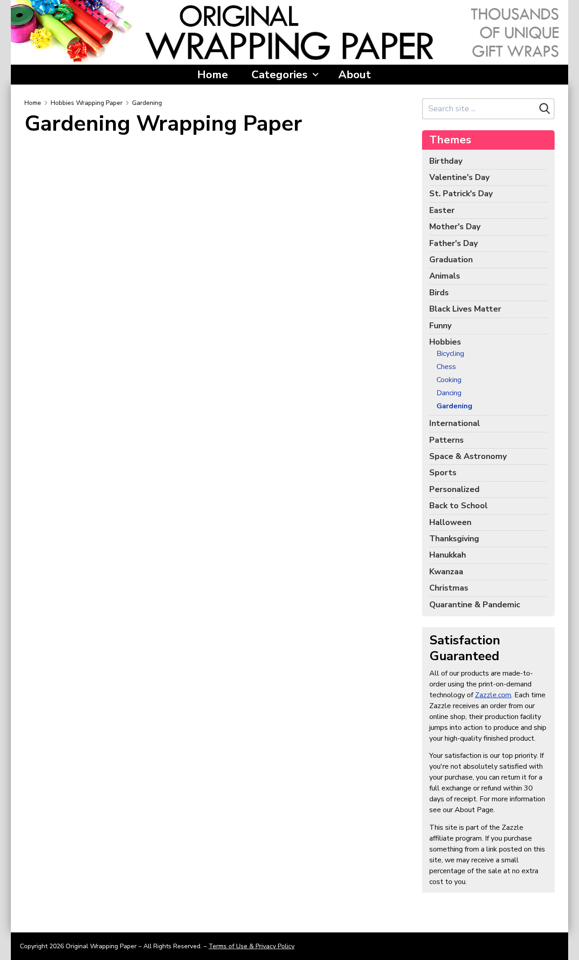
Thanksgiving (454, 538)
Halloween (450, 522)
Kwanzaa (446, 571)
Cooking (449, 380)
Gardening (147, 103)
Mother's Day (454, 226)
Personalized (454, 489)
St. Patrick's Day (461, 193)
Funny (440, 325)
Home (212, 74)
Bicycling (450, 354)
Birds (439, 292)
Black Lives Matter (465, 308)
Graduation (451, 259)
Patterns (446, 440)
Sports (442, 472)
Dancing (449, 393)
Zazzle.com (493, 695)
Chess (446, 367)
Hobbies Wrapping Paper (87, 103)
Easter (442, 210)
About (354, 74)
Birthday (445, 161)
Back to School (458, 505)
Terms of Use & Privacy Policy (251, 946)
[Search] (544, 108)
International (454, 423)
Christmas (448, 587)
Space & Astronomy (468, 456)
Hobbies (445, 341)
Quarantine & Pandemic (474, 604)
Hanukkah (447, 554)
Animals (444, 275)
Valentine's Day (459, 177)
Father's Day (453, 243)
